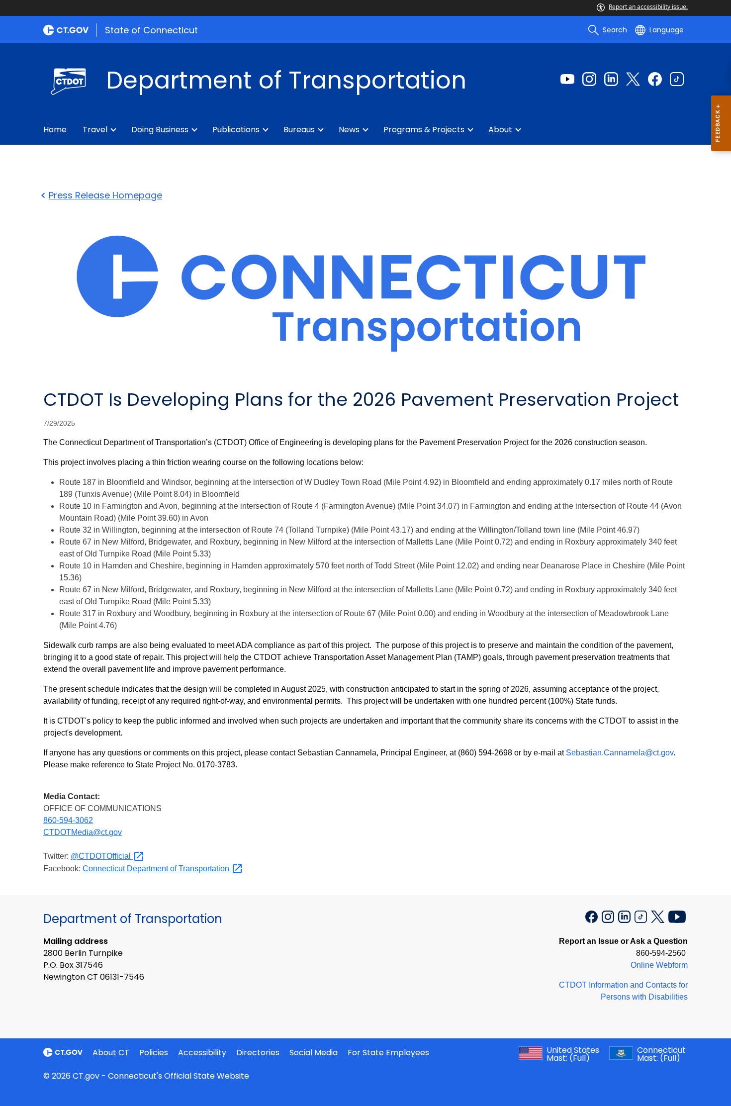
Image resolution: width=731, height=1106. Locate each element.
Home (55, 129)
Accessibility (202, 1052)
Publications (236, 129)
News (349, 129)
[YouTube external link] (677, 916)
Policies (153, 1052)
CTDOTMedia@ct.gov (82, 832)
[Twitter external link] (633, 79)
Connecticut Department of (157, 868)
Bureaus (299, 129)
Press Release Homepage (105, 195)
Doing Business (159, 129)
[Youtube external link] (567, 79)
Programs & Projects (423, 129)
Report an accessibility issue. (648, 6)
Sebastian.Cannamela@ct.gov (619, 752)
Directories (257, 1052)
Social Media (313, 1052)
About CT (110, 1052)
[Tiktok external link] (677, 79)
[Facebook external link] (655, 79)
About (500, 129)
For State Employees (388, 1052)
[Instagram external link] (589, 79)
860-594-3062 (68, 820)
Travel (95, 129)
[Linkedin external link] (611, 79)
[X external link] (658, 916)
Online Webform (659, 965)
